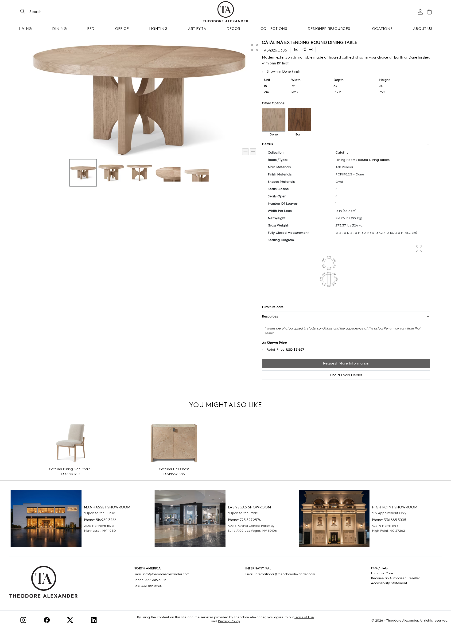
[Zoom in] (253, 151)
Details (267, 144)
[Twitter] (70, 621)
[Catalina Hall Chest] (174, 443)
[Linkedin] (94, 621)
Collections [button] (273, 28)
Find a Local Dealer (346, 375)
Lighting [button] (158, 28)
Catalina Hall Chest (174, 469)
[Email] (296, 49)
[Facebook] (47, 621)
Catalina (342, 153)
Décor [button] (233, 28)
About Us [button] (422, 28)
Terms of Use (304, 617)
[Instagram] (23, 621)
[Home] (43, 583)
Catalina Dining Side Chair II (70, 469)
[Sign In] (420, 12)
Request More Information (346, 363)
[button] (254, 47)
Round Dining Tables (373, 160)
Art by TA (197, 28)
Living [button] (25, 28)
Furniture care (273, 307)
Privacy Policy (229, 621)
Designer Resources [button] (329, 28)
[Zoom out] (245, 151)
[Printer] (311, 49)
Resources (270, 316)
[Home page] (226, 12)
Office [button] (122, 28)
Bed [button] (91, 28)
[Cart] (429, 12)
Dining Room (345, 160)
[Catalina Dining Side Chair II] (70, 443)
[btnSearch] (22, 11)
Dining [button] (59, 28)
